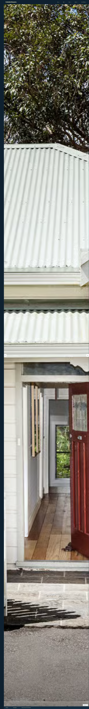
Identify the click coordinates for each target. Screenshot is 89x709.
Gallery (7, 707)
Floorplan (15, 707)
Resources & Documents (26, 707)
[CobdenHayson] (11, 2)
